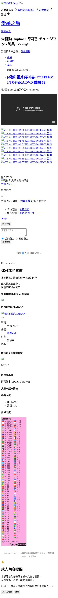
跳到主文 (6, 31)
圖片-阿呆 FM (27, 213)
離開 (17, 592)
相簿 (9, 57)
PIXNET (14, 553)
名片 (9, 64)
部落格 (10, 61)
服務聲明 (32, 556)
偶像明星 (25, 51)
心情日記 (24, 209)
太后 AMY (6, 184)
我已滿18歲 (7, 592)
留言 (30, 201)
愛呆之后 (10, 23)
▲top (4, 218)
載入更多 (6, 224)
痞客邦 (24, 201)
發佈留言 (6, 242)
